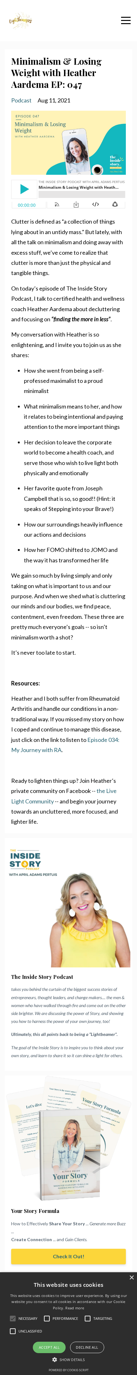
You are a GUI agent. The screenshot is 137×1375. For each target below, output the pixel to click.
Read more (74, 1308)
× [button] (131, 1277)
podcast (21, 100)
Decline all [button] (87, 1347)
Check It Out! (68, 1256)
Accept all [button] (49, 1347)
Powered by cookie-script (69, 1370)
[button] (68, 1359)
